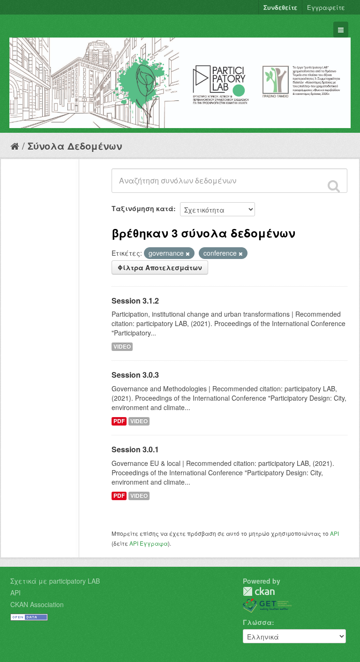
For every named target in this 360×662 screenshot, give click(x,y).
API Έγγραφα (148, 543)
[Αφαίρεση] (188, 253)
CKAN (259, 591)
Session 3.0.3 (135, 374)
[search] (333, 186)
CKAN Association (37, 604)
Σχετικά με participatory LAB (55, 581)
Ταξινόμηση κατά (142, 208)
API (334, 533)
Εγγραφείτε (326, 7)
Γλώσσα (257, 622)
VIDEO (122, 346)
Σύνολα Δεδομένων (75, 145)
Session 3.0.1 (135, 449)
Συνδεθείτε (280, 7)
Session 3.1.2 (135, 300)
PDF (119, 421)
